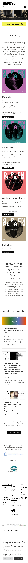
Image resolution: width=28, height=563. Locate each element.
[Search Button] (3, 7)
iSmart (17, 532)
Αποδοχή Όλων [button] (18, 558)
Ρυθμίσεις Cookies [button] (8, 558)
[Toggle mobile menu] (25, 6)
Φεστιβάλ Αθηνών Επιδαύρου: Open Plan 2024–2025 (14, 330)
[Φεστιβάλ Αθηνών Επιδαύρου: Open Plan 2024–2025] (14, 321)
